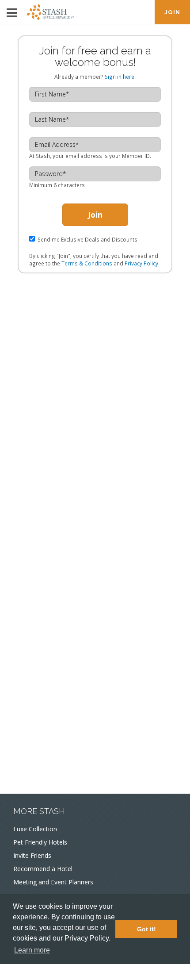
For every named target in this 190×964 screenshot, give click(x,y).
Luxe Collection (35, 829)
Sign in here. (120, 76)
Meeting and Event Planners (53, 882)
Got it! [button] (146, 929)
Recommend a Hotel (42, 868)
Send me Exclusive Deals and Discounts (87, 239)
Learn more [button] (32, 950)
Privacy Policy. (142, 263)
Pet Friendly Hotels (40, 842)
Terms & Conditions (86, 263)
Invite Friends (32, 855)
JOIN (172, 12)
